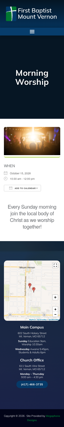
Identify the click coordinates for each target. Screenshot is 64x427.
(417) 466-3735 (32, 384)
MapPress (32, 319)
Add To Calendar (25, 188)
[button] (34, 290)
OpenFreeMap (42, 319)
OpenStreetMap (53, 319)
